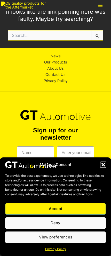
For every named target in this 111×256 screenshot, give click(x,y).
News (56, 56)
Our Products (55, 62)
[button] (103, 164)
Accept (55, 208)
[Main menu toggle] (100, 5)
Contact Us (55, 74)
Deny (55, 222)
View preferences (55, 237)
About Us (55, 68)
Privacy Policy (55, 249)
